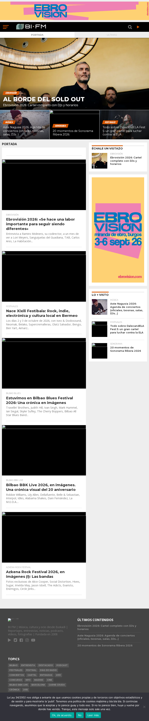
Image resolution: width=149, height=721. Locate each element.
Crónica (14, 689)
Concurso (15, 680)
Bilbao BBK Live (18, 685)
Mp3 (28, 680)
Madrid (38, 680)
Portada (37, 34)
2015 (25, 689)
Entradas (46, 675)
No (80, 715)
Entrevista (28, 665)
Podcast (62, 665)
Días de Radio (48, 670)
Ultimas (112, 34)
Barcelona (38, 685)
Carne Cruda (57, 685)
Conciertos (16, 675)
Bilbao (13, 665)
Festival (31, 670)
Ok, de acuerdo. (62, 715)
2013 (58, 675)
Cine (49, 680)
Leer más (93, 715)
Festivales (15, 670)
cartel (32, 675)
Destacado (46, 665)
